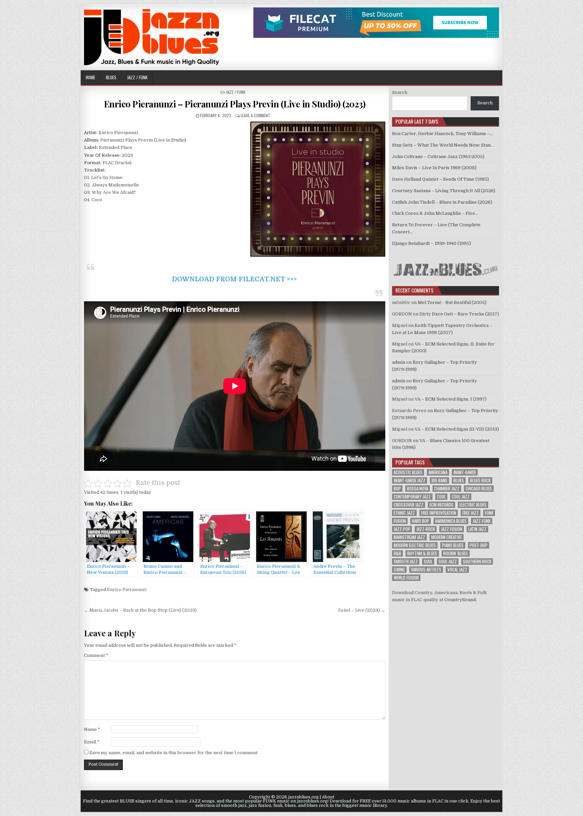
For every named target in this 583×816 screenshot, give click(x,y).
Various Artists (426, 569)
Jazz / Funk (137, 77)
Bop (397, 488)
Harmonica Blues (451, 521)
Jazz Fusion (451, 529)
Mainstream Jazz (409, 537)
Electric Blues (473, 505)
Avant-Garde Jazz (409, 480)
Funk (489, 513)
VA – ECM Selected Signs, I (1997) (451, 399)
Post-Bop (479, 545)
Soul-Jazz (448, 561)
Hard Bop (420, 521)
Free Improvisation (438, 513)
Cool (441, 496)
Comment (96, 655)
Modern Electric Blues (415, 545)
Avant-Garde (464, 472)
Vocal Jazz (457, 569)
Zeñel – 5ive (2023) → (361, 610)
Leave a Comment (255, 115)
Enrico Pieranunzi (126, 589)
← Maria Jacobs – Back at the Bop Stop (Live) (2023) (140, 610)
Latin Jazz (477, 529)
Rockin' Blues (455, 553)
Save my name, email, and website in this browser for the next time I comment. (173, 752)
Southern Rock (477, 561)
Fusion (400, 521)
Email (92, 741)
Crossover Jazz (408, 505)
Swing (399, 569)
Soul (428, 561)
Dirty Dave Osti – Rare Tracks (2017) (459, 313)
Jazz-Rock (425, 529)
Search (399, 92)
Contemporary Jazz (412, 496)
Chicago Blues (479, 488)
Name (92, 729)
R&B (397, 553)
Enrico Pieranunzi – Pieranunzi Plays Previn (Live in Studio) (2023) (235, 104)
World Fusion (406, 578)
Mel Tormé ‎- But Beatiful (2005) (452, 302)
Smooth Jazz (406, 561)
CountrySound (460, 599)
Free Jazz (470, 513)
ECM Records (441, 505)
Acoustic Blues (408, 472)
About (328, 797)
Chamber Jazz (447, 488)
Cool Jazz (461, 496)
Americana (437, 472)
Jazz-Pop (402, 529)
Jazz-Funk (482, 521)
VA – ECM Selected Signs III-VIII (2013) (457, 429)
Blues (111, 77)
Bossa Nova (417, 488)
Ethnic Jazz (404, 513)
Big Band (439, 480)
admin (398, 362)
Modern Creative (446, 537)
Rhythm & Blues (422, 553)
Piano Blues (453, 545)
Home (90, 77)
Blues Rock (480, 480)
